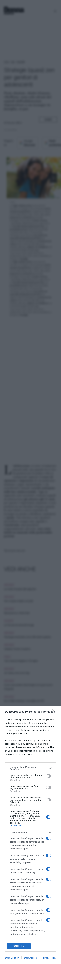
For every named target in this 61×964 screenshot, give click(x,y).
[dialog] (30, 835)
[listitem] (30, 768)
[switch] (48, 776)
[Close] (55, 712)
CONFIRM (19, 946)
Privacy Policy (49, 957)
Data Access (30, 957)
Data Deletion (12, 957)
